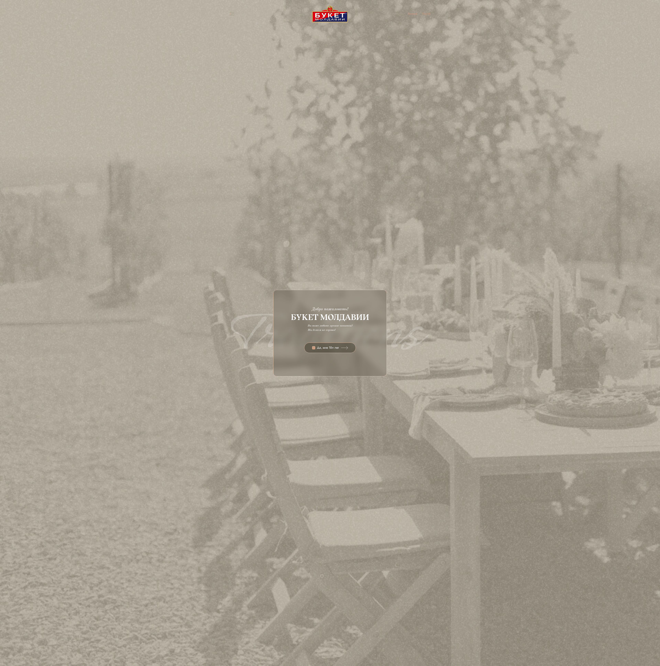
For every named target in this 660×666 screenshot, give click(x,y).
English (426, 14)
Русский (398, 14)
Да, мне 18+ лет (328, 348)
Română (412, 14)
